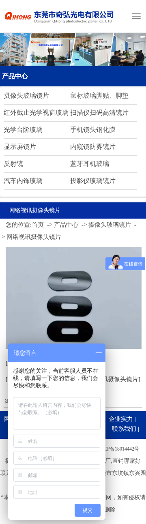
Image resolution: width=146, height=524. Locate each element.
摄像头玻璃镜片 (26, 95)
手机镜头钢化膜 (93, 129)
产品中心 (15, 76)
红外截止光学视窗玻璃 (36, 112)
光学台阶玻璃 (23, 129)
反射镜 (13, 163)
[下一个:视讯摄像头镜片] (107, 379)
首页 (38, 224)
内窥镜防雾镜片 (93, 146)
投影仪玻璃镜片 (93, 180)
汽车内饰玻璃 (23, 180)
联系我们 (124, 428)
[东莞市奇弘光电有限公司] (59, 26)
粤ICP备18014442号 (118, 449)
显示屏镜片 (20, 146)
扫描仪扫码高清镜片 (99, 112)
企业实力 (121, 419)
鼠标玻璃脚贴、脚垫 (99, 95)
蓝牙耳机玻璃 (89, 163)
